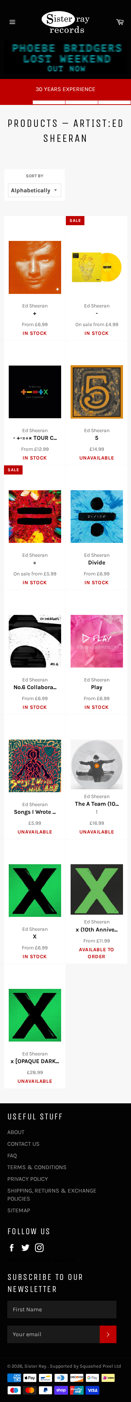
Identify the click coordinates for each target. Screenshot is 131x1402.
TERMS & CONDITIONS (37, 1167)
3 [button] (82, 102)
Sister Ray (35, 1366)
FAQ (12, 1155)
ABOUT (15, 1132)
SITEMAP (18, 1210)
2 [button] (49, 102)
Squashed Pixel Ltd (100, 1366)
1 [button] (16, 102)
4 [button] (114, 102)
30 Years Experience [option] (65, 89)
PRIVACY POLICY (27, 1178)
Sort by (34, 175)
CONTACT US (23, 1143)
